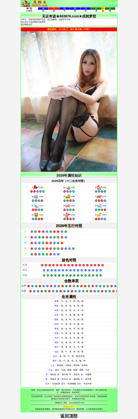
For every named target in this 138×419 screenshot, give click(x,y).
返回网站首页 (26, 24)
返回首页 (112, 3)
